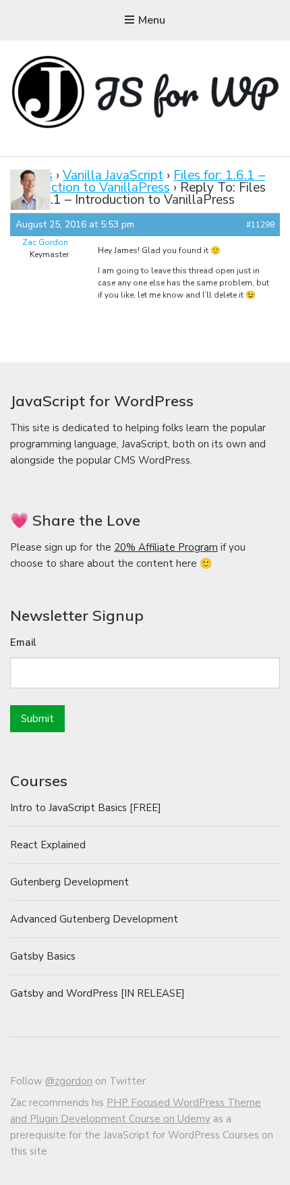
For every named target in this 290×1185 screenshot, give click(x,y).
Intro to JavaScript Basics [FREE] (85, 808)
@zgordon (68, 1081)
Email (23, 642)
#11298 (260, 224)
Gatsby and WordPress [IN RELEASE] (97, 993)
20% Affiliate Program (166, 547)
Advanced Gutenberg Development (94, 919)
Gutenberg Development (69, 882)
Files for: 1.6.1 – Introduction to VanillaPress (137, 181)
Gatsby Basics (43, 956)
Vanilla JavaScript (113, 175)
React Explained (48, 845)
